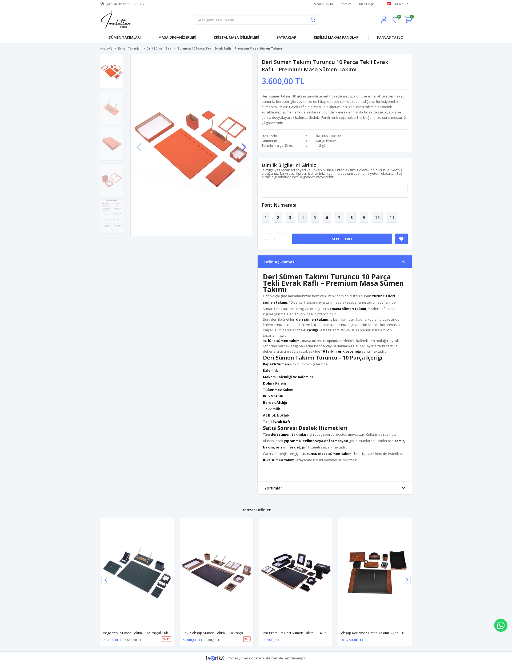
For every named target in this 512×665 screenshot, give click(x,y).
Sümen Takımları (125, 37)
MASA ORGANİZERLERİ (177, 37)
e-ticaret (255, 658)
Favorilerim (398, 17)
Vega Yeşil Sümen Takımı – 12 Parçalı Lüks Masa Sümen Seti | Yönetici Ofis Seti (166, 632)
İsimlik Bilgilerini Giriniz (289, 165)
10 (377, 217)
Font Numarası (279, 205)
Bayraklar (286, 37)
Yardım (346, 4)
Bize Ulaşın (367, 4)
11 (392, 217)
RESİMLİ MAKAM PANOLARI (336, 37)
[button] (243, 144)
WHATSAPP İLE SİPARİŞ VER (500, 625)
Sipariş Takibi (323, 4)
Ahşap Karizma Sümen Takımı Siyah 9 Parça (376, 632)
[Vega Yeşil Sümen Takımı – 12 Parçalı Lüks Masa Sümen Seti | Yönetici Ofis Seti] (137, 572)
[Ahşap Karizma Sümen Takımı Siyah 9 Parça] (375, 572)
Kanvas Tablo (390, 37)
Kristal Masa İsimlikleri (236, 37)
